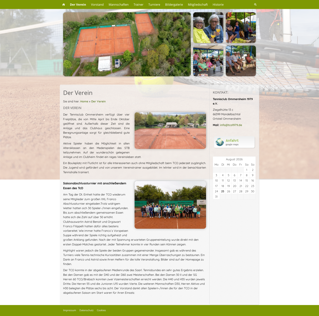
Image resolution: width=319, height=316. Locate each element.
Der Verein (98, 101)
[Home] (63, 4)
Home (84, 101)
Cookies (101, 310)
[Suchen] (255, 4)
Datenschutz (86, 310)
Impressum (69, 310)
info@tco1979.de (231, 125)
